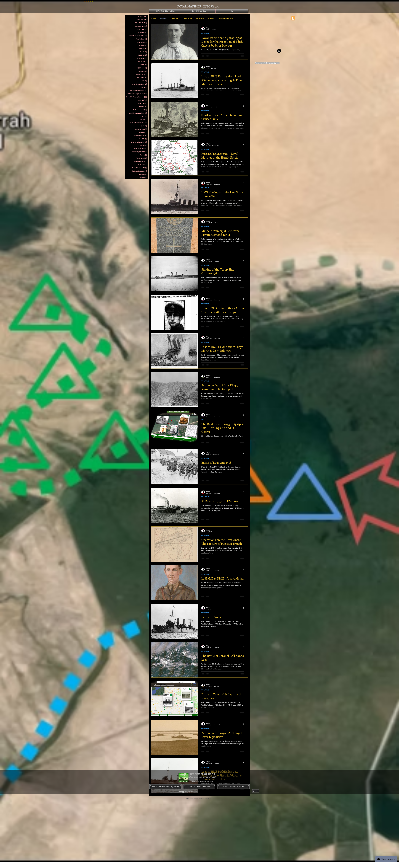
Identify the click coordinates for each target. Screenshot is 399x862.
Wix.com (212, 803)
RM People (211, 18)
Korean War (200, 18)
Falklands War (188, 18)
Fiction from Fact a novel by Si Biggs (202, 786)
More (220, 18)
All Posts (153, 18)
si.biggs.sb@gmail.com (188, 796)
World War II (175, 18)
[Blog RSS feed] (279, 51)
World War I (163, 18)
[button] (246, 18)
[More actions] (244, 28)
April (202, 419)
